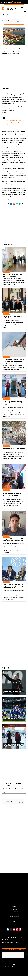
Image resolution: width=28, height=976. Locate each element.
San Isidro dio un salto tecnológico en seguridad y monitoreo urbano (14, 449)
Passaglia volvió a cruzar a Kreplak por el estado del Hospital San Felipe (13, 539)
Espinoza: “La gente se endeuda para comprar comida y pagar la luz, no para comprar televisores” (14, 586)
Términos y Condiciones (14, 916)
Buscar (14, 906)
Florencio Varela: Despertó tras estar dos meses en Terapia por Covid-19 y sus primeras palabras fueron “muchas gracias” (13, 122)
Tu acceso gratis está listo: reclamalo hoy (11, 785)
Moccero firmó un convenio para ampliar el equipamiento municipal (13, 316)
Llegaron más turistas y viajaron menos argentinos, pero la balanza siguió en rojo (13, 745)
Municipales (6, 271)
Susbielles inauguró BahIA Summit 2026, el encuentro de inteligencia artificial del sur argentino (13, 493)
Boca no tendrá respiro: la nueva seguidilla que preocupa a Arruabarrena (14, 719)
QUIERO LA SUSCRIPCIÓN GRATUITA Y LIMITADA (14, 796)
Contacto (14, 914)
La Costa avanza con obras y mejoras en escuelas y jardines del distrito (13, 360)
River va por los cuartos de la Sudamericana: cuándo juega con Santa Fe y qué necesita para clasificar (13, 691)
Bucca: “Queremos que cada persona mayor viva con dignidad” (13, 275)
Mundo (14, 921)
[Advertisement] (14, 68)
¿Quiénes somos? (14, 911)
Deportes (14, 919)
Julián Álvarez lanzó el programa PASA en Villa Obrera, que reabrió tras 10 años (14, 403)
